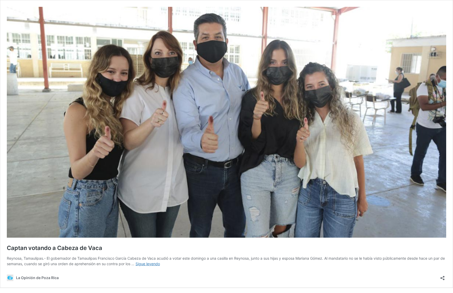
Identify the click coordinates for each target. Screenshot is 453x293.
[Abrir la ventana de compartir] (442, 276)
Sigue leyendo (148, 264)
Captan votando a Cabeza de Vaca (54, 247)
